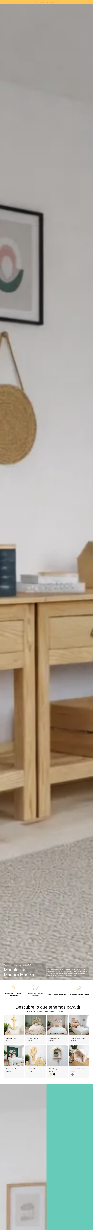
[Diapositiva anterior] (6, 1025)
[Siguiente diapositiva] (22, 1025)
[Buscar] (80, 9)
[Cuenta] (83, 9)
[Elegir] (21, 1032)
